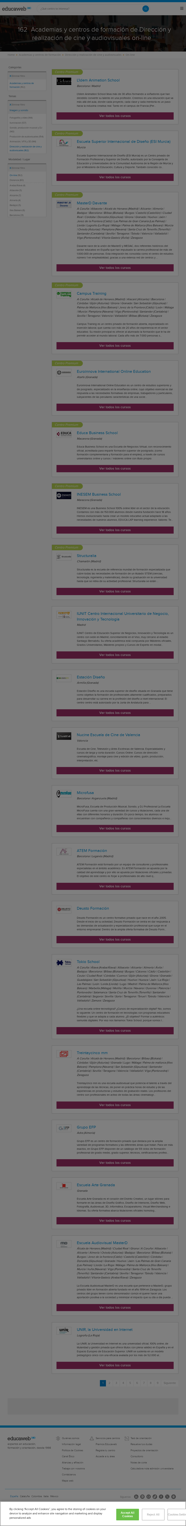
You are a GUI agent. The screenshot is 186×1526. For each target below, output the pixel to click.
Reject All (153, 1514)
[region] (93, 1513)
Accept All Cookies (127, 1514)
